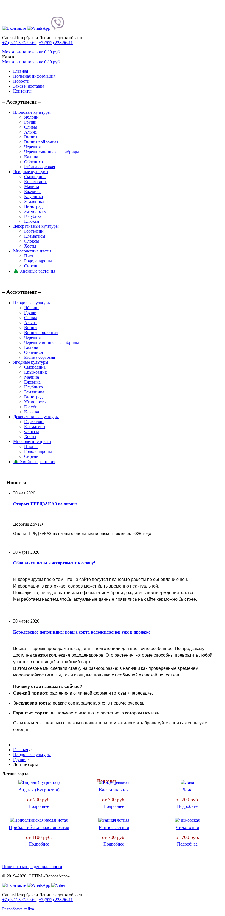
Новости (21, 81)
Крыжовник (35, 181)
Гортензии (34, 231)
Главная (20, 71)
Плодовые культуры (32, 112)
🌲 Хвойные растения (34, 271)
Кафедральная (114, 789)
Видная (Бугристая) (39, 789)
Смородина (35, 176)
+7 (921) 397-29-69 (19, 42)
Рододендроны (38, 261)
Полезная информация (34, 76)
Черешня (32, 147)
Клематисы (34, 236)
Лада (187, 789)
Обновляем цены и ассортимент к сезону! (54, 563)
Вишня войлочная (41, 142)
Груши (30, 122)
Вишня (30, 137)
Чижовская (187, 827)
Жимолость (35, 211)
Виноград (33, 206)
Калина (31, 156)
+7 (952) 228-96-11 (56, 42)
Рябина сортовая (39, 166)
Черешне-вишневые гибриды (51, 152)
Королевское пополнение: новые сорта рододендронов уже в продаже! (82, 632)
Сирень (31, 265)
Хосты (30, 246)
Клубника (33, 196)
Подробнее (39, 806)
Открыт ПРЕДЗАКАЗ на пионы (45, 504)
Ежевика (32, 191)
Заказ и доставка (28, 86)
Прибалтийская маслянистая (39, 827)
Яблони (31, 117)
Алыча (30, 132)
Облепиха (33, 161)
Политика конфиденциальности (32, 866)
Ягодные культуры (30, 171)
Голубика (33, 216)
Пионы (31, 256)
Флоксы (31, 241)
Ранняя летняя (114, 827)
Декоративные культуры (36, 226)
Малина (31, 186)
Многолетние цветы (32, 251)
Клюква (31, 221)
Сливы (30, 127)
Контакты (22, 91)
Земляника (34, 201)
